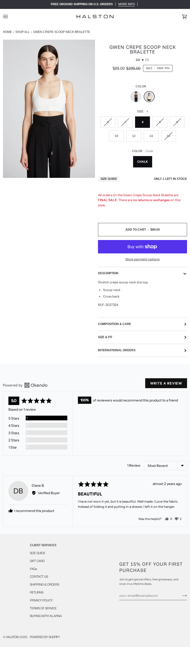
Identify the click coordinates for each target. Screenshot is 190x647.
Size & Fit (105, 337)
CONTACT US (39, 576)
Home (7, 32)
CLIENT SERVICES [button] (43, 545)
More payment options (142, 259)
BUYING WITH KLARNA (46, 616)
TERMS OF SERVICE (43, 608)
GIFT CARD (37, 561)
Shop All (22, 32)
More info (126, 4)
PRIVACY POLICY (41, 600)
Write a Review (166, 383)
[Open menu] (10, 16)
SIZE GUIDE (37, 553)
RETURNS (36, 592)
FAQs (33, 569)
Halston (12, 637)
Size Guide (108, 178)
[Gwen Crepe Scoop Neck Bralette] (137, 98)
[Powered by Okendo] (25, 385)
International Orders (117, 350)
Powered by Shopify (45, 637)
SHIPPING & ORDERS (44, 584)
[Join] (180, 595)
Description (108, 273)
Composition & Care (114, 324)
